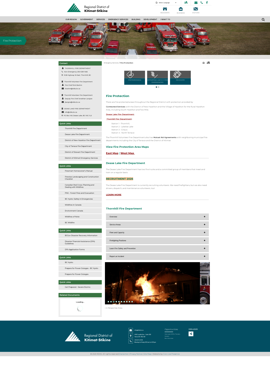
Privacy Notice (136, 354)
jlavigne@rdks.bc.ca (72, 102)
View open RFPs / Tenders (172, 334)
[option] (134, 78)
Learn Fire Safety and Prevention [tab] (123, 248)
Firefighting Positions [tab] (118, 241)
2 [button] (158, 87)
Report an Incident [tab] (117, 256)
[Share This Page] (191, 333)
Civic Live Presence (171, 354)
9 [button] (129, 301)
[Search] (263, 19)
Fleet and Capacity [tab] (117, 233)
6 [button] (121, 301)
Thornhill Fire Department (119, 119)
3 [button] (113, 301)
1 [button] (156, 87)
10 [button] (132, 301)
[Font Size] (186, 2)
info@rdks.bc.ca (71, 112)
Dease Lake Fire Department (120, 114)
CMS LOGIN (193, 329)
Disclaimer (124, 354)
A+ (184, 3)
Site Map (147, 354)
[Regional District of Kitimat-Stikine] (88, 8)
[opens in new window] (106, 119)
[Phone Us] (202, 2)
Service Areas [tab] (115, 225)
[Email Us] (195, 2)
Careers (167, 336)
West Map (127, 153)
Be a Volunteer (169, 338)
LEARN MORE (113, 194)
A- (188, 3)
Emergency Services (111, 63)
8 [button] (126, 301)
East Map (112, 153)
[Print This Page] (204, 63)
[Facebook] (207, 2)
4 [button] (116, 301)
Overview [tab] (113, 217)
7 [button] (124, 301)
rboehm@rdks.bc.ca (72, 89)
